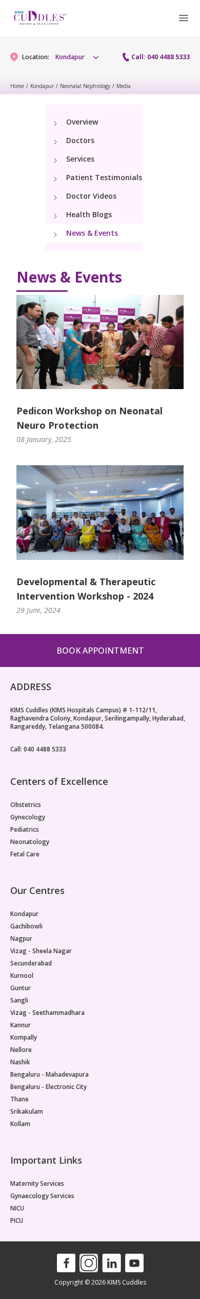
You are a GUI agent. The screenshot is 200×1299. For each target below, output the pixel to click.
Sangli (19, 1000)
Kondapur (42, 86)
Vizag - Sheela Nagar (41, 951)
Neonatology (29, 842)
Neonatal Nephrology (85, 86)
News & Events (92, 233)
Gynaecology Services (42, 1196)
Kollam (20, 1124)
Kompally (23, 1037)
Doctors (80, 140)
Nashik (20, 1062)
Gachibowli (26, 926)
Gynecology (27, 817)
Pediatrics (24, 830)
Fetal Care (24, 854)
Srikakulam (26, 1112)
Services (80, 159)
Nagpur (21, 939)
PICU (16, 1221)
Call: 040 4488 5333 (160, 57)
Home (17, 86)
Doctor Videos (91, 196)
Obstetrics (25, 805)
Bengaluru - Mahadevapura (49, 1074)
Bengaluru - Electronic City (48, 1087)
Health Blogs (89, 214)
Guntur (20, 988)
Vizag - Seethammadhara (47, 1013)
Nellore (21, 1050)
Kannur (20, 1025)
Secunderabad (31, 963)
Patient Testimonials (104, 177)
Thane (19, 1099)
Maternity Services (37, 1184)
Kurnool (21, 976)
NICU (17, 1208)
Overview (82, 122)
